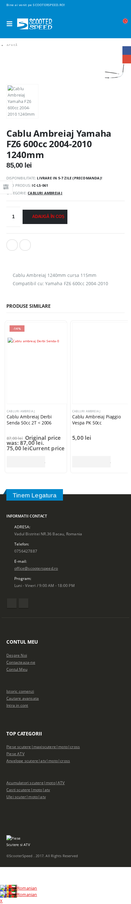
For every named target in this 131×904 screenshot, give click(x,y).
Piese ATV (15, 753)
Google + (25, 245)
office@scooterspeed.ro (36, 568)
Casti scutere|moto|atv (28, 789)
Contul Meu (16, 669)
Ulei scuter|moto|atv (26, 796)
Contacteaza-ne (20, 662)
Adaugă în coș (48, 216)
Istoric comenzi (20, 691)
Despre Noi (16, 655)
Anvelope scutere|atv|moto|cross (38, 760)
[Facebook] (68, 5)
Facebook (12, 245)
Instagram (23, 603)
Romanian (27, 888)
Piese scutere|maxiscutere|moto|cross (43, 746)
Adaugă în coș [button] (26, 461)
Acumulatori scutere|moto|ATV (35, 782)
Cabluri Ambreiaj (45, 193)
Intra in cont (17, 705)
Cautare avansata (22, 698)
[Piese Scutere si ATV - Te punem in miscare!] (34, 23)
